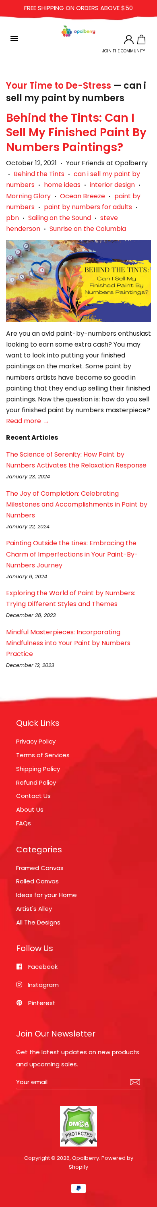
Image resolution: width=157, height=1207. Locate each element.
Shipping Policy (38, 769)
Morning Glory (28, 196)
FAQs (23, 823)
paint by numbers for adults (88, 207)
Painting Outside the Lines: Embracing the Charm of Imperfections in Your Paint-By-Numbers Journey (72, 553)
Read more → (27, 421)
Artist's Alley (34, 908)
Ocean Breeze (82, 196)
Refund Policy (36, 782)
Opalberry (85, 1158)
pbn (12, 217)
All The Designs (38, 922)
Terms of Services (43, 755)
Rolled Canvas (37, 881)
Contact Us (33, 796)
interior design (112, 184)
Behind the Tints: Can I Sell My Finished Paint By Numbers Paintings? (76, 132)
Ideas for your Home (46, 895)
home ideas (62, 184)
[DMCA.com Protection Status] (78, 1145)
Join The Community (123, 51)
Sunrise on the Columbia (88, 228)
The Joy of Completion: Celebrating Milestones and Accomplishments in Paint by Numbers (76, 504)
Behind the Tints (39, 174)
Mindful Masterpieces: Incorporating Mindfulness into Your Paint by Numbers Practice (68, 643)
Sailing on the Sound (59, 217)
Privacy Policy (36, 741)
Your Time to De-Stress (58, 85)
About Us (29, 809)
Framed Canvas (40, 868)
